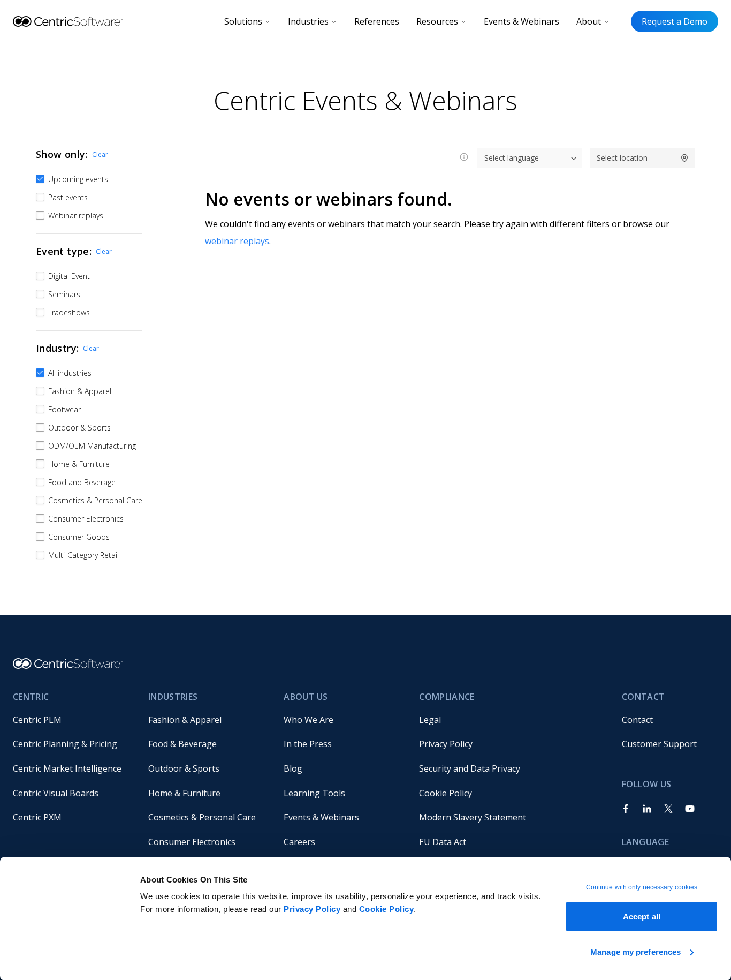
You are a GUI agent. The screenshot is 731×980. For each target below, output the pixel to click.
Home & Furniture (184, 793)
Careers (299, 842)
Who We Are (308, 720)
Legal (430, 720)
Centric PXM (37, 817)
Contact (637, 720)
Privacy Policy (312, 909)
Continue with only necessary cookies (642, 887)
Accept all (641, 916)
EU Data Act (442, 842)
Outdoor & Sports (183, 768)
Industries (308, 21)
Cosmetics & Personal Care (202, 817)
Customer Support (659, 744)
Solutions (243, 21)
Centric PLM (37, 720)
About (588, 21)
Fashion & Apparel (185, 720)
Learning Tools (314, 793)
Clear (100, 154)
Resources (437, 21)
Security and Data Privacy (469, 768)
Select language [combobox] (511, 158)
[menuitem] (72, 719)
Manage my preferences (635, 951)
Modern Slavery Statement (472, 817)
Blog (293, 768)
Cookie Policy (386, 909)
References (376, 21)
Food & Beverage (182, 744)
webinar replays (237, 241)
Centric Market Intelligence (67, 768)
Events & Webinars (521, 21)
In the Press (308, 744)
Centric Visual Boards (55, 793)
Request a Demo (674, 21)
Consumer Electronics (191, 842)
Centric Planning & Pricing (65, 744)
